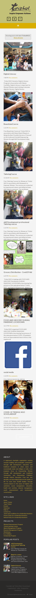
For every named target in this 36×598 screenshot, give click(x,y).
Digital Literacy (10, 74)
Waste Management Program (12, 528)
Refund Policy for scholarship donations (15, 517)
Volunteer (7, 508)
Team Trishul (7, 504)
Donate (6, 506)
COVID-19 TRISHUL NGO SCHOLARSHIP (14, 413)
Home (5, 500)
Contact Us (7, 511)
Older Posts (24, 437)
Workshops (7, 532)
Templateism (18, 590)
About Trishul (8, 502)
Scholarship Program (10, 536)
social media (9, 372)
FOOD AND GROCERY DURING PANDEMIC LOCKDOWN (17, 321)
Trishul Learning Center (11, 526)
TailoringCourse (10, 174)
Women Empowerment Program (13, 524)
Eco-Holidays (7, 534)
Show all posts (18, 38)
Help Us (6, 510)
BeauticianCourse (11, 124)
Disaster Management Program (13, 530)
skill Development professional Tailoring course (16, 223)
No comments (13, 77)
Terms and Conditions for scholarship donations (18, 513)
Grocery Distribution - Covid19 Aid (18, 272)
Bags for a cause (16, 554)
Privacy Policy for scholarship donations (15, 515)
